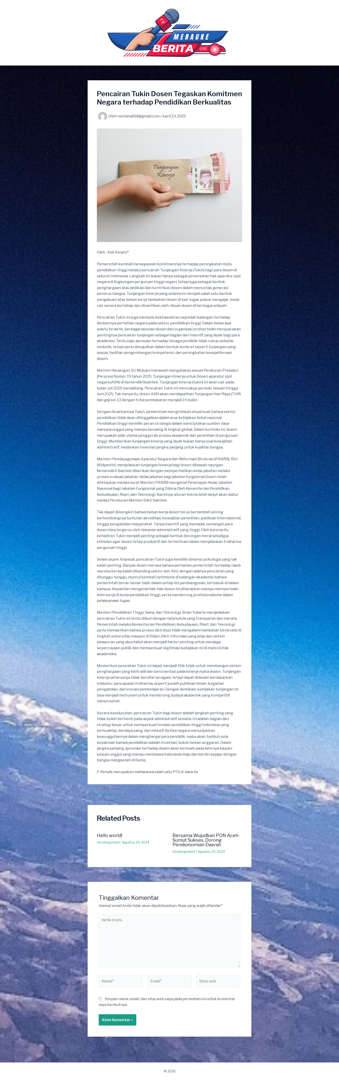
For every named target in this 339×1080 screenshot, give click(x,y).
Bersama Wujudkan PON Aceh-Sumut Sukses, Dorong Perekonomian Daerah (206, 840)
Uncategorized (108, 842)
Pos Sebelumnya (104, 794)
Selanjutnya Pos (235, 794)
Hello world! (109, 835)
